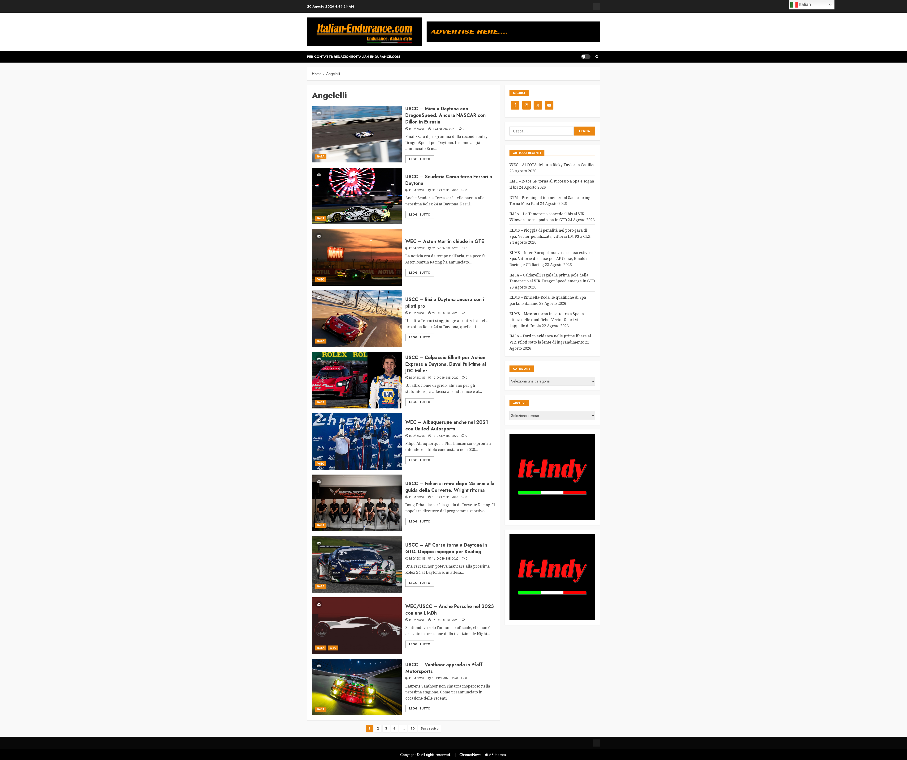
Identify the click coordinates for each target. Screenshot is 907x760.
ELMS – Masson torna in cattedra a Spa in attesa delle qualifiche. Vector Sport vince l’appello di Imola (547, 319)
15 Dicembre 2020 (445, 678)
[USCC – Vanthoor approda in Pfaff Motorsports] (357, 687)
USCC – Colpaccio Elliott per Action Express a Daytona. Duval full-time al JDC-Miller (445, 364)
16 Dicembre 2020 (445, 559)
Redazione (417, 129)
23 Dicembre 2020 (445, 249)
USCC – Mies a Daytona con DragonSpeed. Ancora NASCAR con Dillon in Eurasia (445, 115)
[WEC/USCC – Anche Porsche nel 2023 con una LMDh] (357, 625)
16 (413, 728)
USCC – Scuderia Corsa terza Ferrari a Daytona (448, 180)
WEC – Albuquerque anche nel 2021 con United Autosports (446, 425)
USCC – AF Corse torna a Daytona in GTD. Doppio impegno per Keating (446, 548)
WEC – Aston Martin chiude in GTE (444, 241)
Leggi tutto (419, 159)
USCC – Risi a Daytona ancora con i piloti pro (444, 303)
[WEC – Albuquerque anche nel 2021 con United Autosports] (357, 441)
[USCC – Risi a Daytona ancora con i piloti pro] (357, 318)
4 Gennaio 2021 (444, 129)
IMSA (321, 156)
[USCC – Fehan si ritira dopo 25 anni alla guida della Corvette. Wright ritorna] (357, 503)
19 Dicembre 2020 (445, 378)
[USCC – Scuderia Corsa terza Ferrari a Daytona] (357, 196)
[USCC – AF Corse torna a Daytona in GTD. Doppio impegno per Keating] (357, 564)
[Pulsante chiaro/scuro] (585, 56)
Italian (804, 4)
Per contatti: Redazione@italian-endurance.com (353, 56)
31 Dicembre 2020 (445, 190)
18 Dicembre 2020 (445, 436)
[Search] (597, 56)
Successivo (430, 728)
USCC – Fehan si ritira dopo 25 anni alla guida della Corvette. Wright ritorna (449, 487)
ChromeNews (470, 754)
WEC (320, 279)
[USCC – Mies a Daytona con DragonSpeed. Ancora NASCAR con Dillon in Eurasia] (357, 134)
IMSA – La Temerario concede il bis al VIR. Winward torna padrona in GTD (547, 217)
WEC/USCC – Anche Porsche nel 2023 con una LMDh (449, 609)
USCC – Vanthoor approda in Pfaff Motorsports (444, 668)
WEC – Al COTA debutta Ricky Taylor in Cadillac (552, 164)
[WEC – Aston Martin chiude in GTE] (357, 257)
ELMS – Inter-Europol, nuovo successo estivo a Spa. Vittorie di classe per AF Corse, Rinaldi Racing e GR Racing (551, 258)
